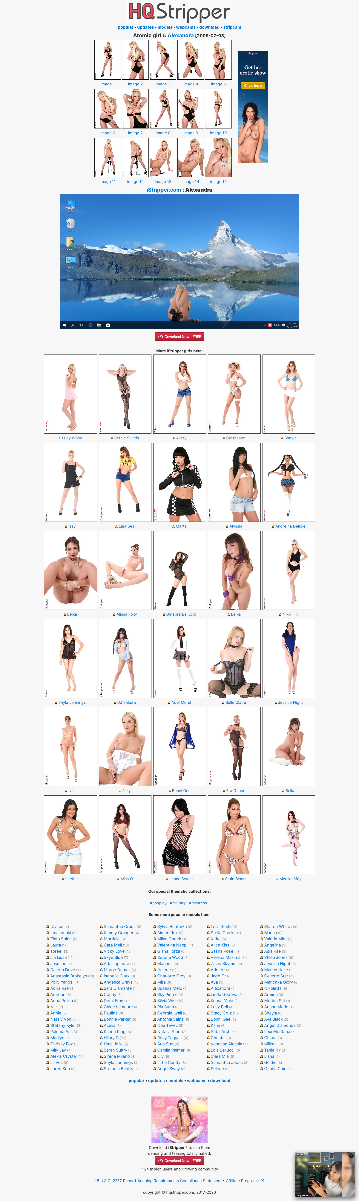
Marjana (165, 963)
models (165, 27)
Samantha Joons (227, 1062)
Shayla (290, 438)
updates (145, 27)
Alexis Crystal (63, 1056)
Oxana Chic (275, 1068)
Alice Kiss (220, 945)
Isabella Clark (117, 975)
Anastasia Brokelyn (68, 975)
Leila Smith (221, 926)
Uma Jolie (113, 1043)
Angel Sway (168, 1068)
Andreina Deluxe (290, 526)
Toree (55, 951)
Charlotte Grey (171, 975)
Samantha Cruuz (120, 926)
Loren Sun (60, 1068)
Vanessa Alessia (226, 1043)
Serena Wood (170, 957)
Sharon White (277, 926)
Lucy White (72, 438)
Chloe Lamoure (118, 1006)
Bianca (270, 932)
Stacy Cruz (221, 1013)
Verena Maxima (225, 957)
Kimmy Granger (119, 932)
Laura (55, 945)
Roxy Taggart (170, 1037)
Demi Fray (113, 1000)
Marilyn (57, 1037)
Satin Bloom (236, 878)
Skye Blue (113, 957)
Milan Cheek (169, 938)
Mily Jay (58, 1050)
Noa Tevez (167, 1025)
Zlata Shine (61, 938)
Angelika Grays (118, 982)
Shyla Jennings (72, 702)
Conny (110, 994)
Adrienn (57, 994)
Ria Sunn (165, 1006)
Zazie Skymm (224, 963)
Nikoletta (273, 988)
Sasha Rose (222, 951)
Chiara (270, 1037)
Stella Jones (276, 957)
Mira (161, 982)
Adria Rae (59, 988)
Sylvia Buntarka (172, 926)
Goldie (270, 1062)
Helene (164, 969)
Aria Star (165, 1043)
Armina (271, 994)
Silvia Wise (167, 1000)
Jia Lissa (58, 957)
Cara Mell (113, 945)
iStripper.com (164, 190)
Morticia (111, 938)
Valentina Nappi (172, 945)
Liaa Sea (126, 526)
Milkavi (270, 1043)
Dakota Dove (62, 969)
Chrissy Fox (61, 1043)
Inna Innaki (60, 932)
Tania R (271, 1050)
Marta (181, 526)
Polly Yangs (61, 982)
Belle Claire (235, 702)
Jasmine (58, 963)
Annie (55, 1013)
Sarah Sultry (115, 1050)
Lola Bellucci (222, 1050)
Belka (72, 614)
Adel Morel (181, 702)
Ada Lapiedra (116, 963)
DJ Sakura (126, 702)
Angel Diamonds (280, 1025)
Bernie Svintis (126, 438)
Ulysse (56, 926)
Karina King (114, 1031)
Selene (217, 1068)
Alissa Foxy (126, 614)
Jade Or (218, 975)
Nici (72, 790)
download (209, 27)
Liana (269, 1056)
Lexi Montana (277, 1031)
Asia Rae (272, 951)
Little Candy (168, 1062)
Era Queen (235, 790)
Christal (218, 1037)
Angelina (272, 945)
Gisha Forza (168, 951)
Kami (215, 1025)
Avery (181, 438)
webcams (186, 27)
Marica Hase (276, 969)
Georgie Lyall (169, 1013)
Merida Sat (274, 1000)
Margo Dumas (117, 969)
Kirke (216, 938)
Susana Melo (169, 988)
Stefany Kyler (63, 1025)
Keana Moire (223, 1000)
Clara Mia (220, 1056)
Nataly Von (60, 1019)
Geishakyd (235, 438)
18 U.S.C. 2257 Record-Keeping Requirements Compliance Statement (158, 1180)
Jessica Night (290, 702)
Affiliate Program (241, 1180)
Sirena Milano (117, 1056)
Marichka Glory (278, 982)
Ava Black (273, 1019)
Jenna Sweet (181, 878)
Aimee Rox (167, 932)
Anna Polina (61, 1000)
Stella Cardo (222, 932)
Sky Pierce (167, 994)
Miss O (126, 878)
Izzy (72, 526)
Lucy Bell (219, 1006)
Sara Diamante (118, 988)
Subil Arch (220, 1031)
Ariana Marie (276, 1006)
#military (178, 903)
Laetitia (72, 878)
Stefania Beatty (118, 1068)
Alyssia (235, 526)
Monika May (290, 878)
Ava (214, 982)
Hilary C (111, 1037)
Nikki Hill (290, 614)
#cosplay (158, 903)
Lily (160, 1056)
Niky (127, 790)
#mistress (198, 903)
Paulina (111, 1013)
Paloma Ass (61, 1031)
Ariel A (217, 969)
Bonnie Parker (117, 1019)
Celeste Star (276, 975)
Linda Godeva (224, 994)
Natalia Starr (169, 1031)
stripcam (232, 27)
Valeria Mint (275, 938)
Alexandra (181, 35)
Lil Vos (56, 1062)
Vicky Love (114, 951)
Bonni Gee (181, 790)
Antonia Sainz (170, 1019)
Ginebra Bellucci (181, 614)
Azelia (109, 1025)
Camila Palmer (171, 1050)
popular (126, 27)
